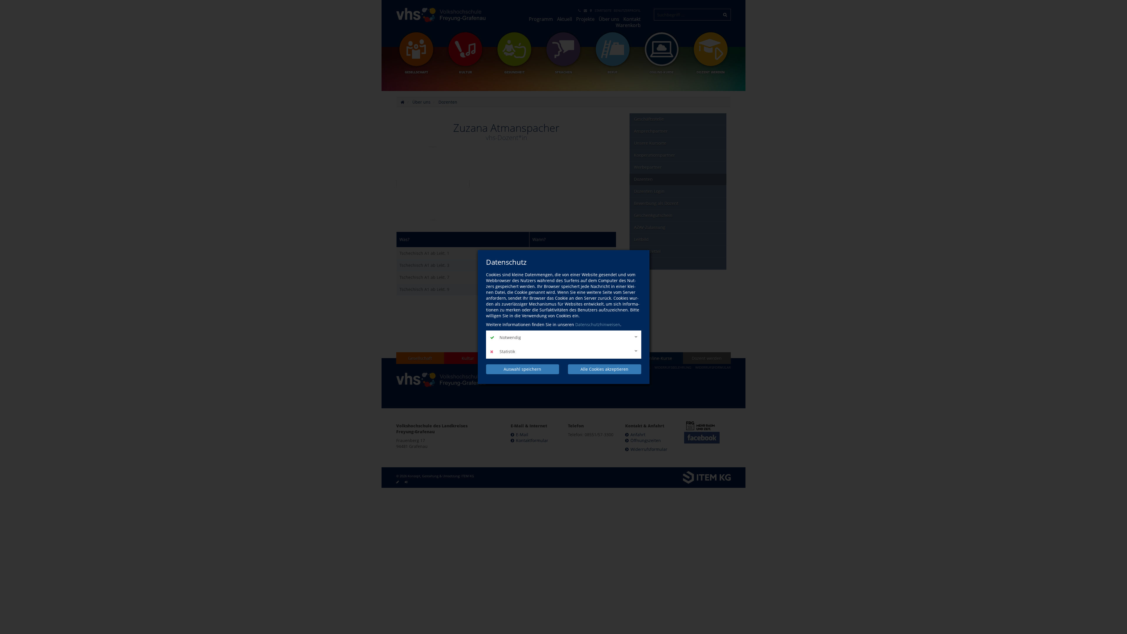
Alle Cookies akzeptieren (604, 369)
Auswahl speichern (522, 369)
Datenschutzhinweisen (597, 324)
